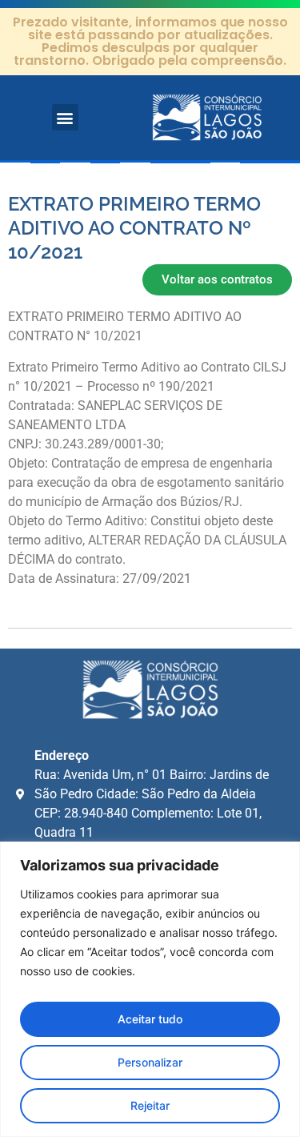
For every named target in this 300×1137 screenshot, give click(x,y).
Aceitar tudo (150, 1019)
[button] (65, 117)
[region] (150, 989)
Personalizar (150, 1062)
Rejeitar (150, 1105)
